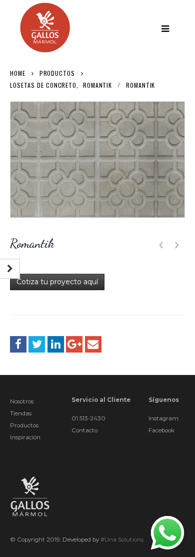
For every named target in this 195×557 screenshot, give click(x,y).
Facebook (18, 344)
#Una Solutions (122, 539)
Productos (24, 425)
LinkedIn (56, 344)
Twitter (36, 344)
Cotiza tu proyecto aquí (57, 281)
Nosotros (22, 401)
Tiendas (21, 413)
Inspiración (25, 437)
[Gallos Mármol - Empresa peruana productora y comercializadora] (45, 27)
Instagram (163, 418)
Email (93, 344)
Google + (74, 344)
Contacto (85, 430)
